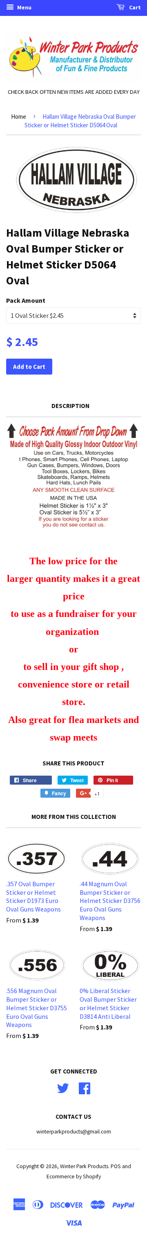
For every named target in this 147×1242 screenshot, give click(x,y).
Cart (134, 7)
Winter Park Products (84, 1166)
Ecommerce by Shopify (74, 1176)
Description (70, 406)
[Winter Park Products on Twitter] (63, 1087)
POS (116, 1166)
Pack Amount (25, 300)
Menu (23, 7)
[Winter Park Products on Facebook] (84, 1087)
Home (18, 116)
